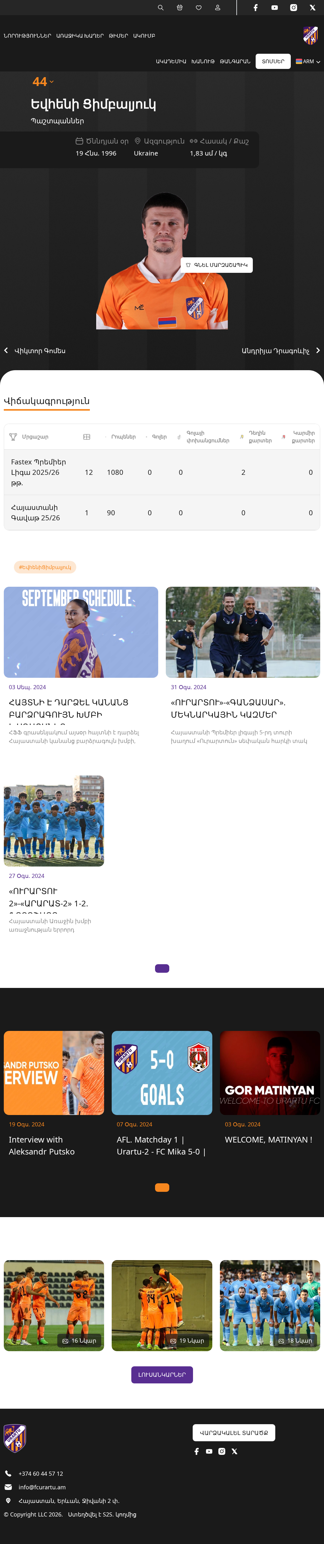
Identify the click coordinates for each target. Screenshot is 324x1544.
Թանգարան (235, 61)
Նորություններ (27, 35)
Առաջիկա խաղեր (80, 35)
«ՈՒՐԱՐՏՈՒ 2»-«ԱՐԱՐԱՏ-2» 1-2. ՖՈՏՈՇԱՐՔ (48, 899)
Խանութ (203, 61)
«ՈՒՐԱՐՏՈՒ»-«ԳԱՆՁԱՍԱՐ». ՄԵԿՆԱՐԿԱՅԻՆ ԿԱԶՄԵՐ (228, 708)
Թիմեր (118, 35)
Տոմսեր (273, 61)
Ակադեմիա (171, 61)
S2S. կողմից (119, 1514)
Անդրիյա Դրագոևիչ (275, 350)
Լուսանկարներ (162, 1374)
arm (308, 61)
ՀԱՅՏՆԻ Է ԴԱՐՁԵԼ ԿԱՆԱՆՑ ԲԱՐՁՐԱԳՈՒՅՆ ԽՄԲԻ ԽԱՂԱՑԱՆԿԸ (68, 711)
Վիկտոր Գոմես (40, 350)
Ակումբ (144, 35)
